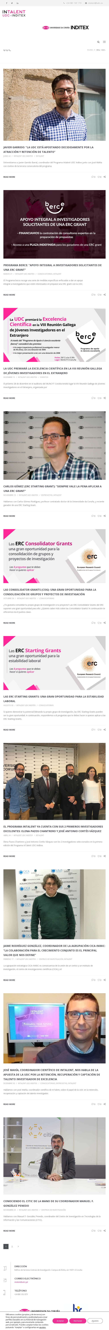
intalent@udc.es (95, 3)
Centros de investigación (51, 959)
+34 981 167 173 (73, 3)
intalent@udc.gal (21, 1282)
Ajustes (95, 1320)
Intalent (40, 156)
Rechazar (78, 1320)
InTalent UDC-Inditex (23, 156)
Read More (9, 177)
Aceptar (60, 1320)
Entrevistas (47, 495)
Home (90, 50)
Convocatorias (45, 274)
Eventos (44, 377)
